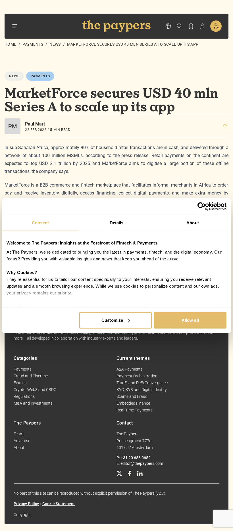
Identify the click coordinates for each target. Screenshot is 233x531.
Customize (112, 320)
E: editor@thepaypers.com (139, 463)
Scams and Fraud (131, 396)
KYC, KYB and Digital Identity (141, 389)
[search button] (179, 26)
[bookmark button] (191, 26)
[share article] (225, 126)
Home (10, 44)
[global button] (168, 26)
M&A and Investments (33, 403)
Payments (32, 44)
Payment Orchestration (136, 376)
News (55, 44)
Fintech (20, 383)
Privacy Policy (26, 503)
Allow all (190, 320)
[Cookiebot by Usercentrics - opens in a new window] (201, 206)
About (19, 447)
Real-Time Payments (134, 410)
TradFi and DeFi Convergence (142, 383)
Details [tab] (117, 222)
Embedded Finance (133, 403)
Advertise (22, 440)
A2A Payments (129, 369)
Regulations (24, 396)
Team (18, 434)
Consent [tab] (40, 222)
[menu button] (14, 26)
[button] (225, 126)
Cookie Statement (58, 503)
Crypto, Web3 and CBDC (35, 389)
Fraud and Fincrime (31, 376)
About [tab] (192, 222)
